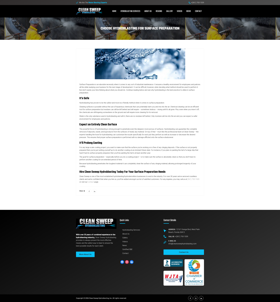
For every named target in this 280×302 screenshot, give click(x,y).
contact (91, 182)
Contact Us (183, 252)
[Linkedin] (131, 262)
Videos (179, 11)
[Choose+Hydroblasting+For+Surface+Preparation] (94, 191)
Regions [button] (159, 11)
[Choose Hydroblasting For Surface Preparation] (89, 191)
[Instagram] (127, 262)
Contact (198, 11)
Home (114, 11)
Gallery (169, 11)
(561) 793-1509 (193, 179)
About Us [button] (148, 11)
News (188, 11)
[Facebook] (122, 262)
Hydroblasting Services (131, 230)
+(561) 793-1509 (197, 3)
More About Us (85, 254)
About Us (125, 234)
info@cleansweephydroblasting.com (182, 244)
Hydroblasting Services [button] (130, 11)
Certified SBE (127, 249)
